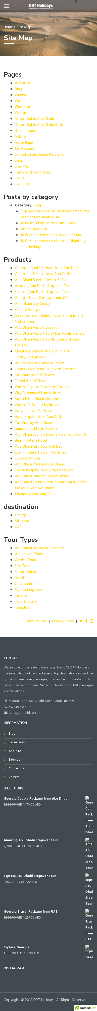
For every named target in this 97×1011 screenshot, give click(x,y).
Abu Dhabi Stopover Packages (39, 548)
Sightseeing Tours (29, 590)
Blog (18, 89)
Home (8, 27)
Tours (19, 178)
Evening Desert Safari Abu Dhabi (41, 453)
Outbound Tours (29, 584)
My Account (25, 149)
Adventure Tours (29, 554)
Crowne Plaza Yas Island (34, 411)
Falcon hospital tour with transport (44, 470)
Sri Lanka (22, 521)
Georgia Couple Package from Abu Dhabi (47, 268)
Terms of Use (36, 621)
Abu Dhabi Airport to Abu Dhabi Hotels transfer (47, 342)
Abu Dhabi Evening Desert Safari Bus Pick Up (51, 435)
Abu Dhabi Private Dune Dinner (40, 464)
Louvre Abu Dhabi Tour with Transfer (45, 369)
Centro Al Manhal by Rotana (37, 405)
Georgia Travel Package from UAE (41, 298)
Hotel (19, 578)
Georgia (21, 515)
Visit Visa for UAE (35, 229)
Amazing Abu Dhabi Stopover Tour (43, 286)
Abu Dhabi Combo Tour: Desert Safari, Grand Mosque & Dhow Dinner (51, 485)
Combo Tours (26, 560)
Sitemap (14, 760)
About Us (23, 83)
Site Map (22, 167)
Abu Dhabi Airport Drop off (37, 328)
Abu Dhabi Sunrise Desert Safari (41, 280)
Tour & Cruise (26, 602)
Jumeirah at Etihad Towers (36, 429)
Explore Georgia (27, 310)
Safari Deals (17, 743)
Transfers (22, 608)
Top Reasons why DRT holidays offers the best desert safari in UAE (55, 214)
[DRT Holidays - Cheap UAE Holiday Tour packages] (40, 7)
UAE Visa (22, 184)
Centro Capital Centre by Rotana (41, 387)
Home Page (24, 143)
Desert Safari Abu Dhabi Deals (39, 125)
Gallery (20, 137)
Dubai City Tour (27, 458)
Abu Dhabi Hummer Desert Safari (41, 476)
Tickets (21, 596)
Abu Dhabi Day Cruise (32, 304)
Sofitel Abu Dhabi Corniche (37, 399)
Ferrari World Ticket (31, 381)
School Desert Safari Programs (39, 155)
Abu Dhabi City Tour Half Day (38, 447)
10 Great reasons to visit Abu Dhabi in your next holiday (56, 244)
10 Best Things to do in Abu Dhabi (49, 223)
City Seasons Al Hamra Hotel (38, 393)
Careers (21, 95)
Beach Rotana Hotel (31, 441)
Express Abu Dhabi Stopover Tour (43, 292)
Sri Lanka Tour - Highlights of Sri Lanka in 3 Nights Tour (49, 319)
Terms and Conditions (33, 172)
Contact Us (16, 769)
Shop (19, 161)
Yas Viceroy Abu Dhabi (33, 423)
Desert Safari (25, 572)
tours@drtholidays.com (24, 713)
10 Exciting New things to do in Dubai (51, 235)
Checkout (23, 107)
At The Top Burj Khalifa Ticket (39, 363)
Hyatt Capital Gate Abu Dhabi (39, 417)
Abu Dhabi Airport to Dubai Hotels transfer (50, 334)
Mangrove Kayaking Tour (35, 494)
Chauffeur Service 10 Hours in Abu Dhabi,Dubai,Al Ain (42, 354)
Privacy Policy (63, 621)
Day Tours (23, 566)
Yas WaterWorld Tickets (35, 375)
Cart (18, 101)
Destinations (25, 131)
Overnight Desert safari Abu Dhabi (43, 274)
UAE (18, 527)
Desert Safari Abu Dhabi (34, 119)
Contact (21, 113)
